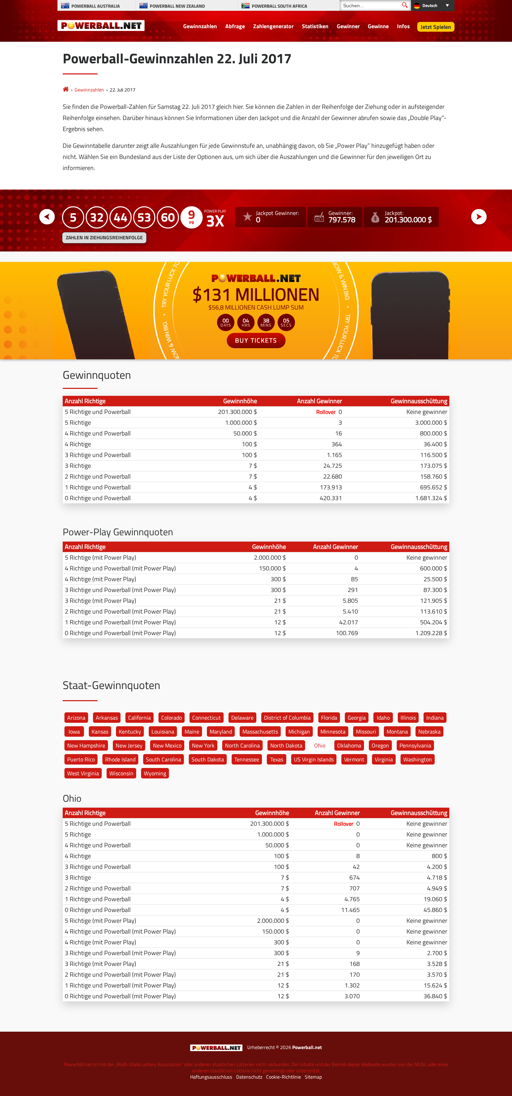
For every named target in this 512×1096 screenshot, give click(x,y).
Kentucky (130, 731)
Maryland (221, 731)
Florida (329, 717)
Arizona (76, 717)
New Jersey (129, 745)
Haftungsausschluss (211, 1077)
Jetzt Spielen (436, 27)
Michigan (299, 731)
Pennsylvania (415, 745)
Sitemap (313, 1077)
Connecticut (206, 717)
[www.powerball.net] (101, 25)
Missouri (366, 731)
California (139, 717)
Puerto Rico (81, 759)
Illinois (408, 717)
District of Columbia (287, 717)
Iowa (74, 731)
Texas (276, 759)
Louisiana (163, 731)
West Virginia (83, 773)
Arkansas (107, 717)
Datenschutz (249, 1077)
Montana (397, 731)
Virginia (384, 759)
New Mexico (167, 745)
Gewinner (348, 26)
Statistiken (315, 26)
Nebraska (429, 731)
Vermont (354, 759)
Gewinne (378, 26)
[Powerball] (66, 89)
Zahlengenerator (273, 26)
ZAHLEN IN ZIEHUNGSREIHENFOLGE (104, 237)
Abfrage (235, 26)
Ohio (319, 745)
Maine (192, 731)
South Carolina (163, 759)
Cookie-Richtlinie (283, 1077)
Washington (417, 759)
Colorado (171, 717)
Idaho (383, 717)
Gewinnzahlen (200, 26)
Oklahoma (349, 745)
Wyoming (155, 773)
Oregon (380, 745)
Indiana (435, 717)
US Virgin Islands (314, 759)
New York (203, 745)
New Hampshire (86, 745)
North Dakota (286, 745)
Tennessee (246, 759)
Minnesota (333, 731)
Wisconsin (121, 773)
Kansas (100, 731)
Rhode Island (120, 759)
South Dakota (208, 759)
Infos (403, 26)
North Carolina (242, 745)
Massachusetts (260, 731)
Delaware (242, 717)
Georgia (357, 717)
